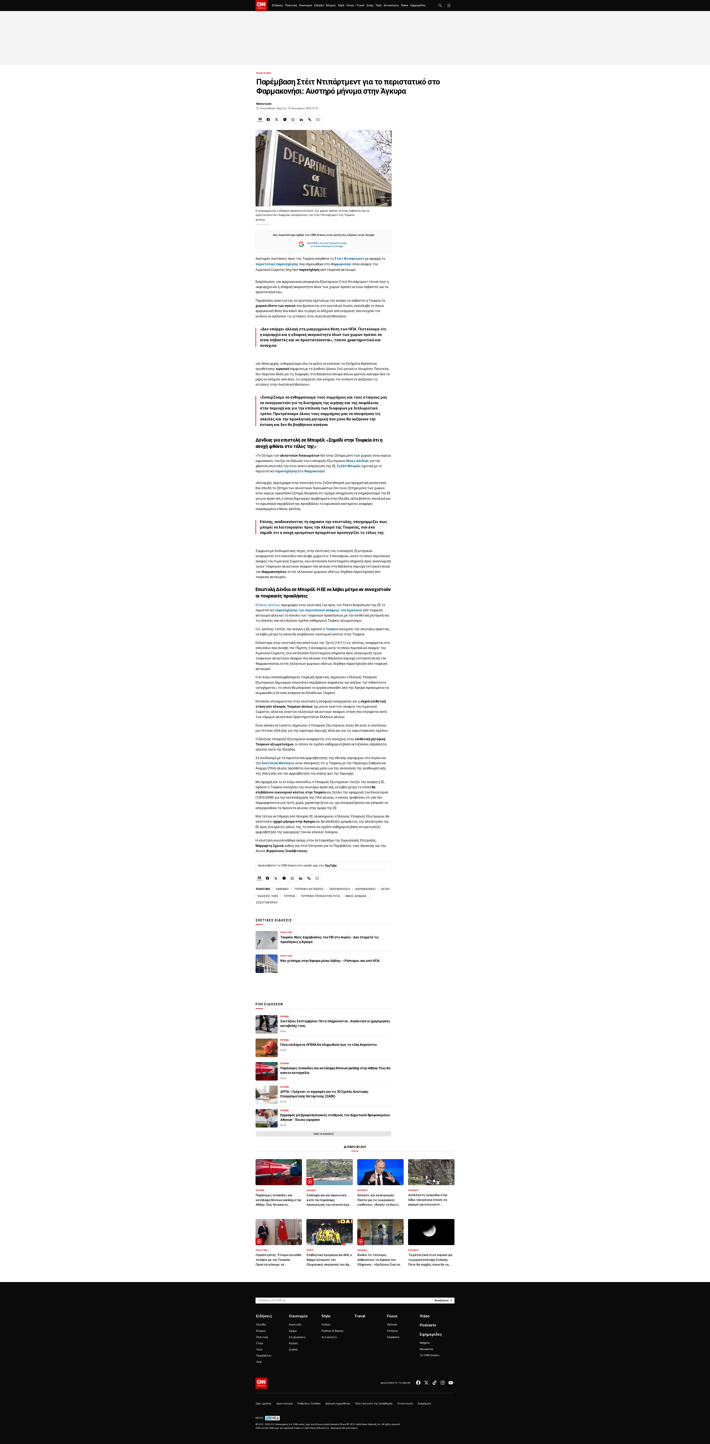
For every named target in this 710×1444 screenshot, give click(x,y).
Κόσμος (331, 5)
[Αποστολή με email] (318, 119)
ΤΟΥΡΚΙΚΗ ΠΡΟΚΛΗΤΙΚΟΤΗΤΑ (320, 896)
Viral (258, 1362)
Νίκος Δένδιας (357, 461)
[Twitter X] (426, 1382)
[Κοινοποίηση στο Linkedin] (301, 119)
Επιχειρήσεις (297, 1337)
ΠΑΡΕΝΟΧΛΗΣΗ (339, 889)
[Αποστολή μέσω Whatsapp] (293, 119)
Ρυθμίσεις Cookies (309, 1403)
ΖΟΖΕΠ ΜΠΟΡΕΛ (267, 902)
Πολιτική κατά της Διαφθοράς (374, 1403)
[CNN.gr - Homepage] (261, 5)
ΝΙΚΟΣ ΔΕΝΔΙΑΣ (356, 896)
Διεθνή (293, 1349)
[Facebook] (418, 1382)
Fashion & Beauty (332, 1331)
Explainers (393, 1337)
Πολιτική (291, 5)
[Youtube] (451, 1382)
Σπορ (369, 5)
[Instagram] (442, 1382)
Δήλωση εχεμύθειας (337, 1403)
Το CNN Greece (429, 1355)
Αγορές (293, 1343)
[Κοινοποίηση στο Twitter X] (276, 119)
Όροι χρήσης (264, 1403)
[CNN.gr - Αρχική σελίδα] (261, 1383)
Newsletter (426, 1349)
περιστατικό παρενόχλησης (277, 264)
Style (341, 5)
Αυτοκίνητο (391, 5)
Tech (378, 5)
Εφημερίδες (418, 5)
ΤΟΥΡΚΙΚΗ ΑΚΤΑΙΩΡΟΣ (309, 889)
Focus (350, 5)
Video (404, 5)
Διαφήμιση (424, 1403)
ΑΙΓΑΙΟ (385, 889)
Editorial (392, 1324)
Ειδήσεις (277, 5)
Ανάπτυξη (295, 1324)
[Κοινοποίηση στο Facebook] (268, 119)
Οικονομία (305, 5)
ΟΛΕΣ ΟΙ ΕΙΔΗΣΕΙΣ (323, 1133)
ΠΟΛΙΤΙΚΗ (263, 73)
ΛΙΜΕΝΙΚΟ (282, 889)
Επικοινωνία (405, 1403)
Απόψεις (392, 1331)
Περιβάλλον (263, 1355)
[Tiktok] (434, 1382)
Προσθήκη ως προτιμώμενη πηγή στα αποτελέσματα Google (327, 244)
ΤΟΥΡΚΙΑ (289, 896)
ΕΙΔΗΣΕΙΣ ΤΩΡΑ (268, 896)
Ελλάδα (319, 5)
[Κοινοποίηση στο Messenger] (284, 119)
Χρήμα (293, 1331)
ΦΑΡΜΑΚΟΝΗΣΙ (365, 889)
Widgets (425, 1343)
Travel (360, 5)
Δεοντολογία (284, 1403)
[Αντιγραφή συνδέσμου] (309, 119)
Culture (326, 1324)
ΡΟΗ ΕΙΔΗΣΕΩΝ (269, 1004)
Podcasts (428, 1325)
